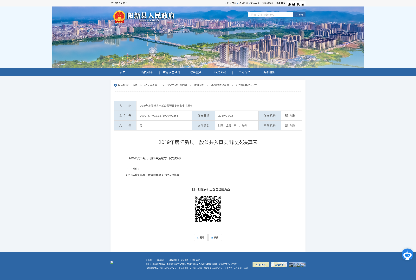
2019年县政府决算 (247, 85)
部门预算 (280, 19)
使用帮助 (196, 260)
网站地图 (173, 260)
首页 (135, 85)
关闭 (216, 237)
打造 (271, 19)
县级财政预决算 (220, 85)
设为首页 (231, 3)
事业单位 (292, 19)
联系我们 (161, 260)
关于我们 (149, 260)
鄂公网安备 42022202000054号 (161, 268)
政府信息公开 (152, 85)
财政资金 (199, 85)
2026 (263, 19)
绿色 (302, 19)
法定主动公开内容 (177, 85)
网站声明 (184, 260)
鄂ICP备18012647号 (213, 268)
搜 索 (300, 14)
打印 (202, 237)
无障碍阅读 (267, 3)
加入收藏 (243, 3)
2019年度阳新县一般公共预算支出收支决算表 (152, 175)
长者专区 (280, 3)
